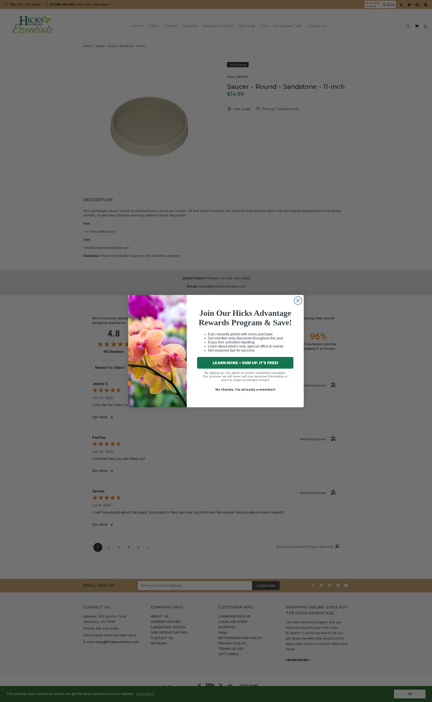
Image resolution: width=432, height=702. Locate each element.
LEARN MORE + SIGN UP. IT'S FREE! (245, 363)
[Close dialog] (298, 301)
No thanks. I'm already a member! (245, 389)
